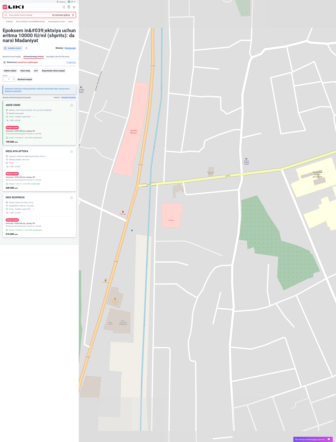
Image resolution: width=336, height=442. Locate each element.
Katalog (9, 21)
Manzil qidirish (4, 62)
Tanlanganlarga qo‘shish (72, 105)
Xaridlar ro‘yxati (69, 7)
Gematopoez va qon (56, 21)
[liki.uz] (16, 7)
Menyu (5, 7)
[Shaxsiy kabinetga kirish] (63, 7)
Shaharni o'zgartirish (13, 91)
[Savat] (74, 7)
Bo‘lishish (26, 48)
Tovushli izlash (73, 15)
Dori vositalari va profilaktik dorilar (30, 21)
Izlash (6, 15)
